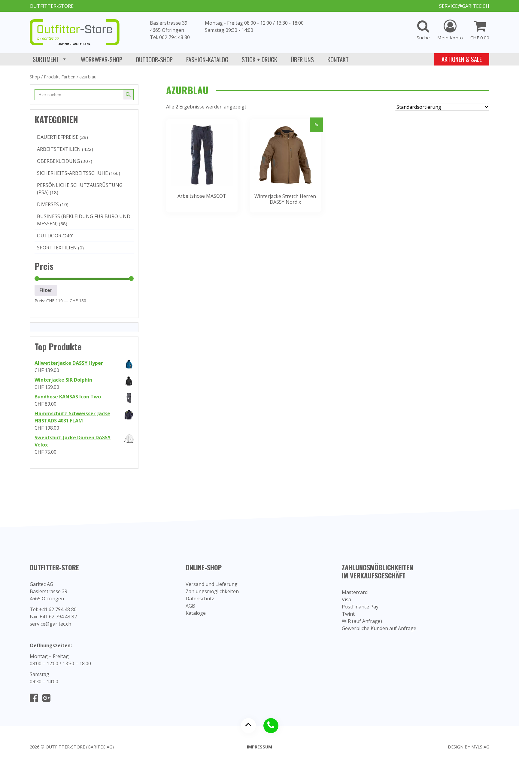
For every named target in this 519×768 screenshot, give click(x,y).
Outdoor (49, 235)
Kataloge (196, 613)
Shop (35, 77)
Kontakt (338, 59)
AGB (190, 605)
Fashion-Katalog (207, 59)
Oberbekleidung (58, 161)
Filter (45, 290)
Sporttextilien (57, 247)
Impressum (259, 747)
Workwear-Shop (101, 59)
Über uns (302, 59)
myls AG (480, 747)
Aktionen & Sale (462, 59)
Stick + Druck (259, 59)
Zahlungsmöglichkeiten (212, 591)
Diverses (48, 204)
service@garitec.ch (464, 6)
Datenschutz (200, 598)
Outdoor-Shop (154, 59)
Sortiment (46, 59)
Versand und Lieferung (212, 584)
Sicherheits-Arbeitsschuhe (72, 173)
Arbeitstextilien (59, 149)
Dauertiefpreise (57, 137)
